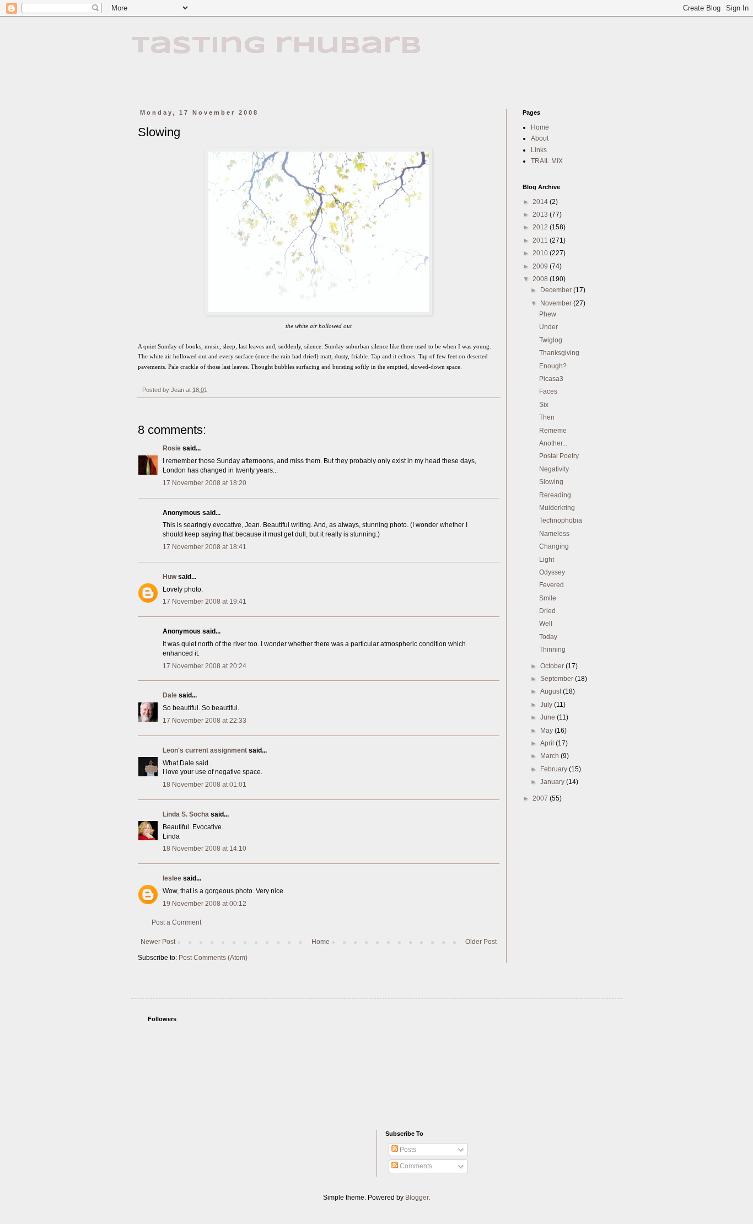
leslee (172, 878)
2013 (541, 214)
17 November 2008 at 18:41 (204, 547)
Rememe (553, 430)
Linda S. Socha (186, 814)
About (539, 138)
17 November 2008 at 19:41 (204, 601)
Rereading (555, 495)
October (553, 666)
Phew (547, 314)
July (547, 704)
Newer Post (158, 942)
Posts (407, 1149)
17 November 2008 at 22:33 (204, 720)
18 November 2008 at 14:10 (204, 848)
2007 (541, 798)
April (548, 743)
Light (546, 559)
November (556, 303)
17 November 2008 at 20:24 (204, 666)
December (556, 290)
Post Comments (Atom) (213, 958)
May (547, 730)
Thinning (552, 649)
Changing (554, 546)
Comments (415, 1166)
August (551, 691)
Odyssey (552, 572)
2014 (541, 202)
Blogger (416, 1197)
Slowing (551, 482)
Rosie (172, 448)
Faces (548, 391)
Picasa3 (551, 379)
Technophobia (560, 520)
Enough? (553, 366)
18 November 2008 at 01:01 (204, 784)
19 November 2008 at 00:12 (204, 904)
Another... (553, 443)
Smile (547, 598)
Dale (170, 695)
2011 (541, 240)
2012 (541, 227)
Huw (169, 577)
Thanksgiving (559, 353)
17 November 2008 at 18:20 (204, 483)
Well (545, 623)
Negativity (554, 469)
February (554, 769)
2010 (541, 253)
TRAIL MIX (547, 161)
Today (548, 637)
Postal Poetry (559, 456)
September (557, 679)
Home (320, 942)
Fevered (551, 585)
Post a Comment (176, 922)
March (550, 756)
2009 (541, 266)
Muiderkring (557, 508)
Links (539, 150)
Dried (547, 611)
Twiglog (550, 340)
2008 (541, 279)
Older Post (481, 942)
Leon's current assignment (205, 750)
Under (548, 327)
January (553, 782)
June (548, 717)
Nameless (554, 534)
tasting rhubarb (276, 46)
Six (543, 405)
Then (547, 417)
